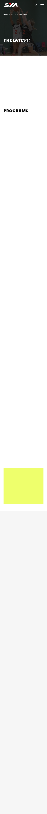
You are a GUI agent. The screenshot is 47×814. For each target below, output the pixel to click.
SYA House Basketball (16, 191)
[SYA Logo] (10, 5)
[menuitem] (23, 595)
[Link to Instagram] (15, 711)
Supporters (19, 808)
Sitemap (29, 808)
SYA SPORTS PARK (16, 405)
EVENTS (9, 393)
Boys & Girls (28, 122)
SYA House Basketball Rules (21, 59)
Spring (9, 122)
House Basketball (14, 53)
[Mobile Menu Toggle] (42, 5)
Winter (19, 184)
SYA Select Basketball (16, 253)
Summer (18, 122)
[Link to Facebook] (7, 711)
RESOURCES (11, 368)
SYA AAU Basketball (16, 129)
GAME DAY (11, 381)
